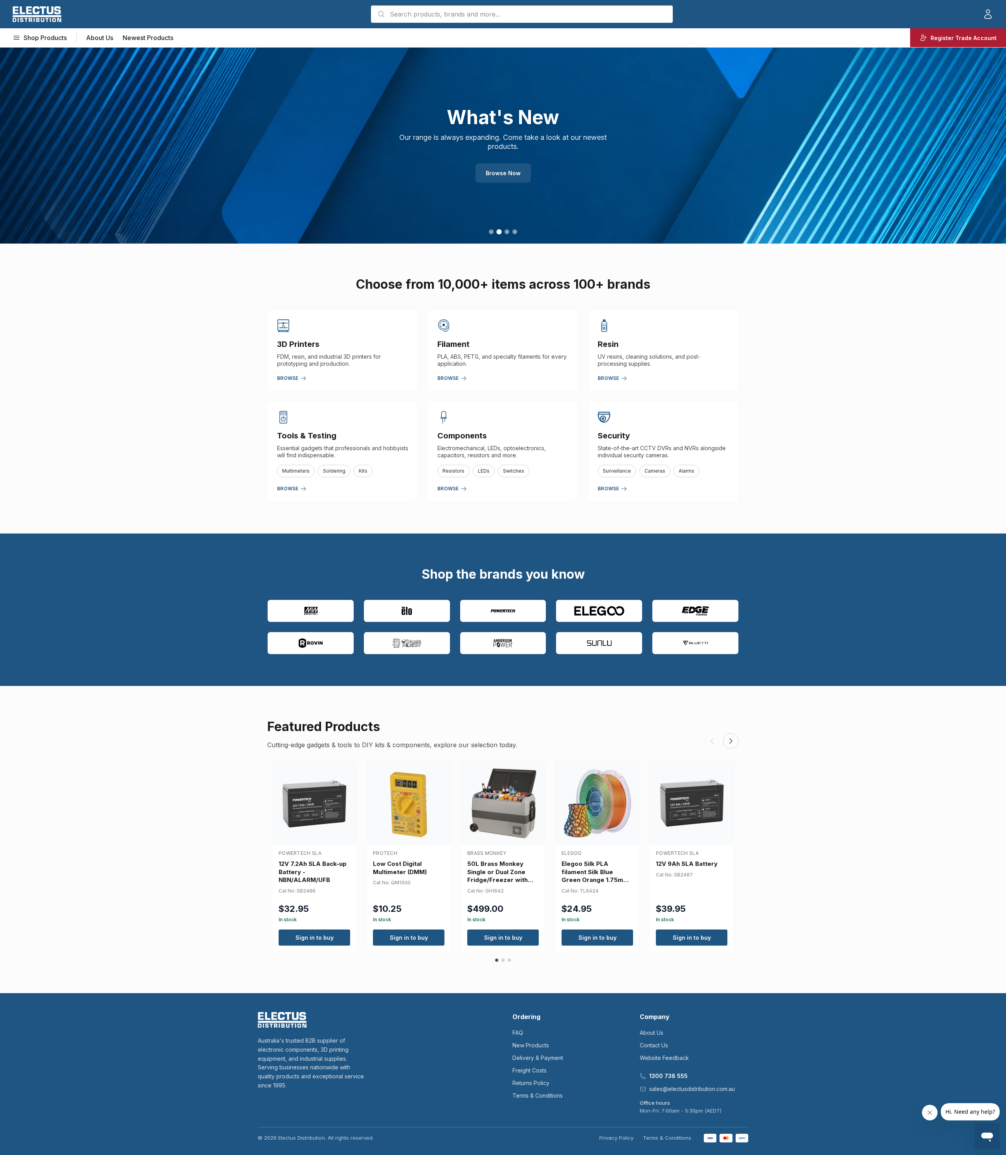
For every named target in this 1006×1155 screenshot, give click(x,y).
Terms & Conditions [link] (537, 1095)
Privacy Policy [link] (616, 1138)
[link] (37, 14)
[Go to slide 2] (499, 231)
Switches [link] (513, 471)
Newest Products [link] (148, 38)
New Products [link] (530, 1045)
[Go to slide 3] (506, 231)
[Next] (731, 741)
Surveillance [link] (617, 471)
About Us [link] (99, 38)
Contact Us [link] (654, 1045)
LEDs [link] (484, 471)
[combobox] (522, 14)
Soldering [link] (334, 471)
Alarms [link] (686, 471)
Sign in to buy (315, 937)
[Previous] (712, 741)
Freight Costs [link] (529, 1070)
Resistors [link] (453, 471)
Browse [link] (288, 378)
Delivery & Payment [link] (537, 1057)
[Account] (987, 14)
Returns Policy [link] (530, 1083)
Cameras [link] (654, 471)
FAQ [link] (517, 1032)
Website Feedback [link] (664, 1057)
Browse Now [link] (503, 168)
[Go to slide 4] (514, 231)
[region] (503, 145)
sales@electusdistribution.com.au (692, 1088)
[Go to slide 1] (491, 231)
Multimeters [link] (296, 471)
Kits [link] (363, 471)
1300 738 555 (668, 1075)
